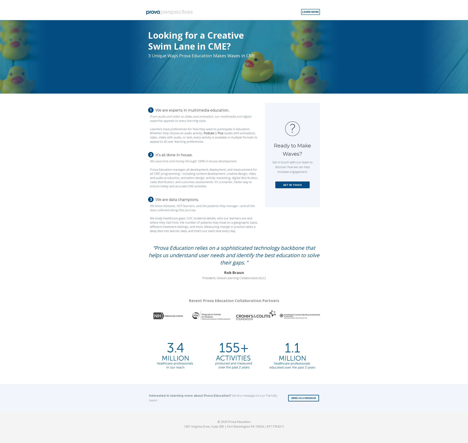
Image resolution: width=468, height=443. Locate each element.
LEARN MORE (310, 12)
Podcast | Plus (213, 133)
